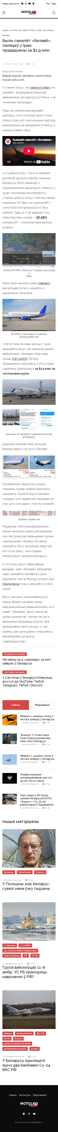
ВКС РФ (40, 1033)
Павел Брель (24, 872)
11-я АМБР (25, 945)
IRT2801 (32, 30)
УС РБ (35, 956)
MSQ (39, 30)
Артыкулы (25, 1095)
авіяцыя (8, 1033)
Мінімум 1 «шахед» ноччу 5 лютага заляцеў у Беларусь (37, 757)
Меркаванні (42, 705)
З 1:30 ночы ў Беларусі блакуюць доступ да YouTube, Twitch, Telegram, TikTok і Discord (27, 681)
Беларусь (9, 872)
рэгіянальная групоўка (15, 1049)
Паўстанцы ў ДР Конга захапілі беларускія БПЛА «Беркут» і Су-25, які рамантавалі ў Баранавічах (36, 800)
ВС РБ (7, 1039)
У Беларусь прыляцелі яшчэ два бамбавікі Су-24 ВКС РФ (26, 1065)
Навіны (5, 30)
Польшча (40, 872)
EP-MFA (13, 30)
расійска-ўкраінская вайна (17, 1044)
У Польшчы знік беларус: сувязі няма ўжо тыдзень (26, 886)
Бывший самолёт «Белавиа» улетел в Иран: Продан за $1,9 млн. (27, 77)
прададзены (10, 584)
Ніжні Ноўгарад (11, 956)
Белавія (6, 35)
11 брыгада (9, 945)
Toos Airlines (48, 30)
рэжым (34, 1049)
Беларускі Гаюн (24, 1033)
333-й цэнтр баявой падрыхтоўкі (20, 951)
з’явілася (44, 283)
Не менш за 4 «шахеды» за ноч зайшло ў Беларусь (26, 661)
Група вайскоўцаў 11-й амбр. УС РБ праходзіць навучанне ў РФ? (24, 972)
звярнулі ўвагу (40, 87)
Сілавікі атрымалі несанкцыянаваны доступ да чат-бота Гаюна (36, 777)
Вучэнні (18, 1039)
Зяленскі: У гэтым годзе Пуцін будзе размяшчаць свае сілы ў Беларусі (35, 738)
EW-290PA (23, 30)
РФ (25, 956)
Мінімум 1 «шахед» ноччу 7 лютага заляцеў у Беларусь (37, 718)
